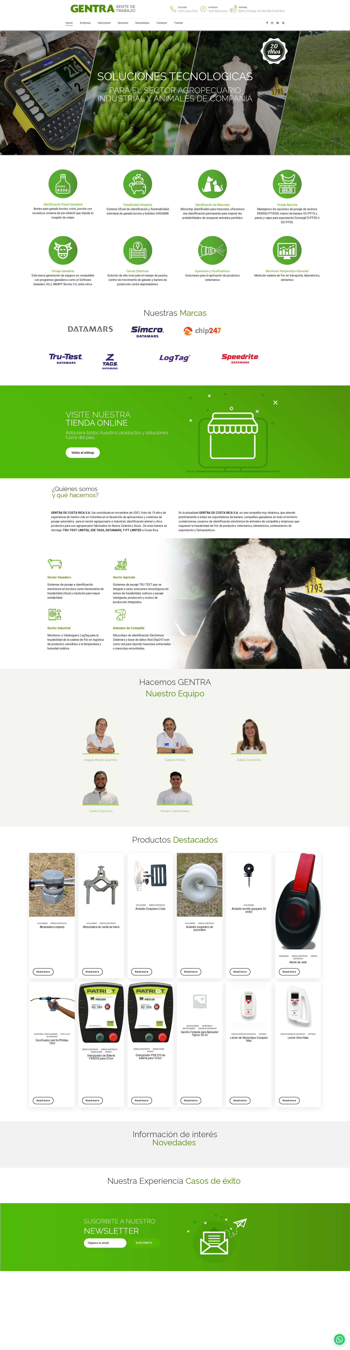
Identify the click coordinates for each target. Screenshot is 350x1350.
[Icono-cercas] (137, 250)
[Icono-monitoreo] (287, 250)
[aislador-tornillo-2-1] (249, 875)
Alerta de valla (298, 962)
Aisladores (42, 923)
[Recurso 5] (66, 359)
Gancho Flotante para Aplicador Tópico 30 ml (199, 1033)
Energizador (158, 1049)
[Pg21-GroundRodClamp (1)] (101, 885)
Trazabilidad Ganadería (137, 204)
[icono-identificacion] (62, 183)
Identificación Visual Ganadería (62, 204)
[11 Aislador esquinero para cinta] (150, 875)
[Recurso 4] (110, 361)
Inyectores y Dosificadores (212, 271)
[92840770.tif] (298, 901)
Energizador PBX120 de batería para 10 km (150, 1056)
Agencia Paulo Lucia (166, 1333)
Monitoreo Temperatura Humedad (287, 271)
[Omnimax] (298, 1004)
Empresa (85, 22)
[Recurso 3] (175, 359)
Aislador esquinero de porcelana (199, 928)
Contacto (161, 22)
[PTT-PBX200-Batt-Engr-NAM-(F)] (101, 1012)
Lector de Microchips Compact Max (249, 1039)
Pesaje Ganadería (63, 271)
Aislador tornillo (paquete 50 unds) (249, 910)
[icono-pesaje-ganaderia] (62, 250)
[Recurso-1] (239, 358)
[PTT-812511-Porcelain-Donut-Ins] (199, 885)
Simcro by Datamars (207, 1028)
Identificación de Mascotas (212, 204)
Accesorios (284, 956)
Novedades (142, 22)
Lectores (262, 1034)
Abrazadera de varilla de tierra (101, 927)
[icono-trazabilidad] (137, 183)
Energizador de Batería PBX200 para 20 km (101, 1057)
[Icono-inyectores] (212, 250)
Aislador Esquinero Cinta (150, 908)
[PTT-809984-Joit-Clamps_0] (52, 885)
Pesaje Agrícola (287, 204)
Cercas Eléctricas (138, 271)
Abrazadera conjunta (52, 927)
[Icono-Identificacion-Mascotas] (212, 183)
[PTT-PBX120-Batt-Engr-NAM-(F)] (150, 1012)
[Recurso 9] (147, 331)
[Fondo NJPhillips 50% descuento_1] (52, 1004)
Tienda (178, 22)
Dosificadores (192, 1026)
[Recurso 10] (90, 329)
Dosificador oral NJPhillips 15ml (52, 1042)
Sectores (123, 22)
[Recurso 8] (202, 331)
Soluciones (104, 22)
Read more (43, 971)
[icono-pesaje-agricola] (287, 183)
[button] (339, 1339)
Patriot (108, 1052)
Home (69, 22)
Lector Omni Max (298, 1037)
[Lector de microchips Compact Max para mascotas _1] (249, 1004)
